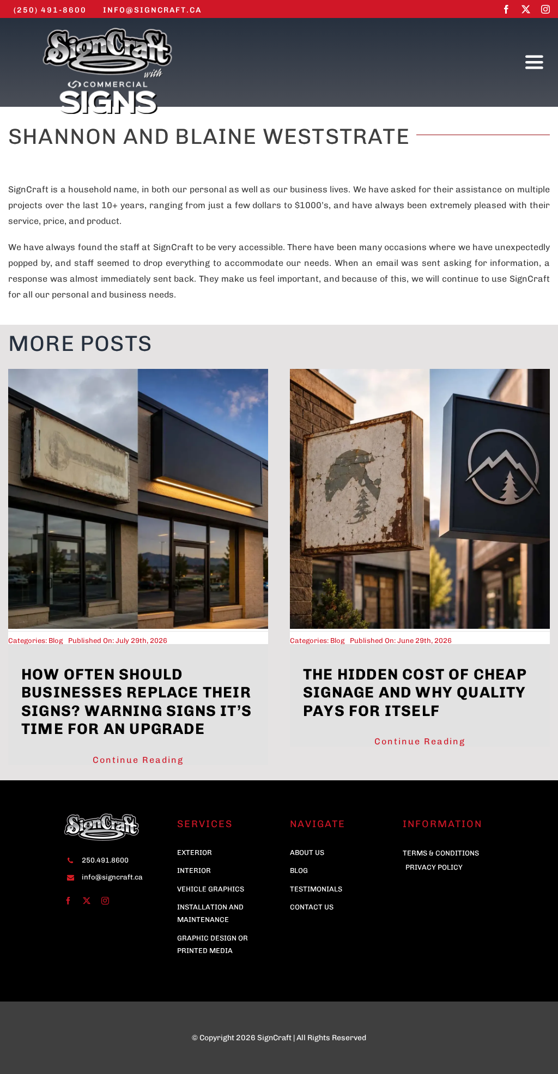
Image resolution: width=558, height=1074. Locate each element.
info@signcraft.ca (112, 877)
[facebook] (506, 9)
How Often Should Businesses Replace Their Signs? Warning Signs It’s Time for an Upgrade (136, 701)
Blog (55, 640)
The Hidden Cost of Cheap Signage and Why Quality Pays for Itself (415, 692)
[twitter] (525, 9)
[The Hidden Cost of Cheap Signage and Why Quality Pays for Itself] (420, 374)
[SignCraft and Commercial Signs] (107, 27)
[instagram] (545, 9)
